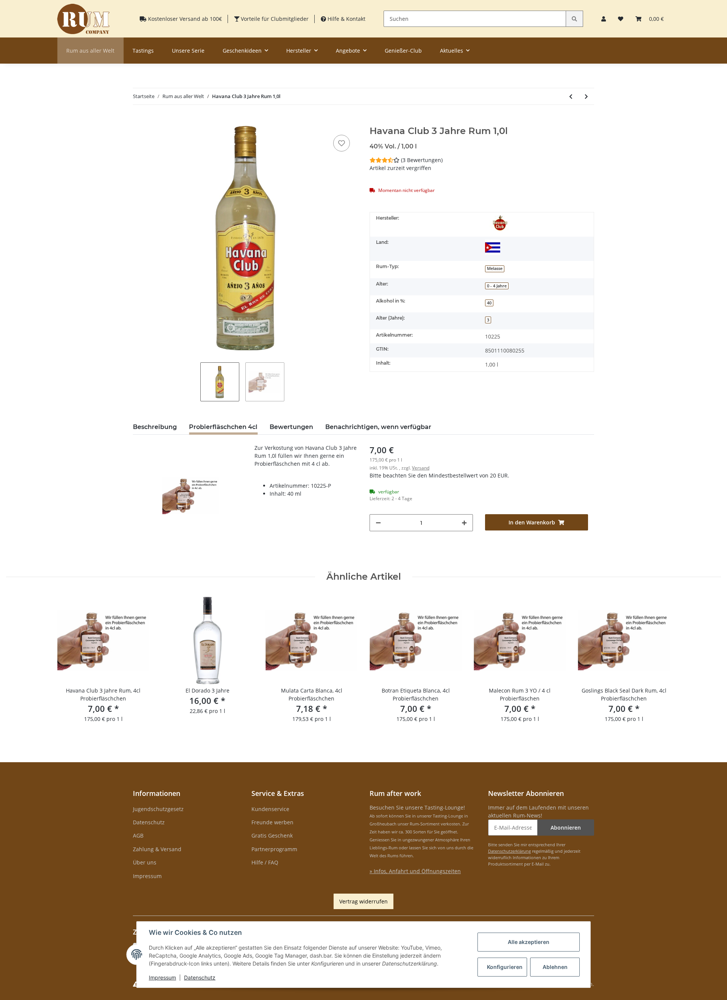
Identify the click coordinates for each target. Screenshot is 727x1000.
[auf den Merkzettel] (341, 143)
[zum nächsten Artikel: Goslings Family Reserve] (586, 96)
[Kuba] (492, 247)
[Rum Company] (83, 18)
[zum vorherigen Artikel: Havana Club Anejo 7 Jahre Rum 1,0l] (571, 96)
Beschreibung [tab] (155, 427)
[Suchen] (574, 19)
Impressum (147, 876)
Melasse (494, 268)
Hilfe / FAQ (264, 862)
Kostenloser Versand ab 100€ (184, 18)
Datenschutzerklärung (509, 851)
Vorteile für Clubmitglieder (274, 18)
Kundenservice (270, 809)
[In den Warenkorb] (139, 121)
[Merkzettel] (620, 19)
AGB (138, 835)
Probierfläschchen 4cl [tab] (223, 427)
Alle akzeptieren (528, 942)
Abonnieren (566, 827)
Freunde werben (272, 822)
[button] (603, 19)
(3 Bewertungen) (422, 160)
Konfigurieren (505, 967)
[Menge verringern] (378, 523)
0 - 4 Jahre (497, 286)
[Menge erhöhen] (464, 523)
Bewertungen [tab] (291, 427)
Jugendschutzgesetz (158, 809)
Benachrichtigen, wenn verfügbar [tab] (378, 427)
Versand (420, 468)
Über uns (144, 862)
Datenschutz (149, 822)
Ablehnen (555, 967)
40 (489, 303)
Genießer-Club (403, 50)
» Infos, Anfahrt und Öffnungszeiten (415, 871)
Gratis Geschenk (272, 835)
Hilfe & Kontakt (345, 18)
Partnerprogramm (274, 849)
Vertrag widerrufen (363, 901)
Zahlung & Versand (157, 849)
